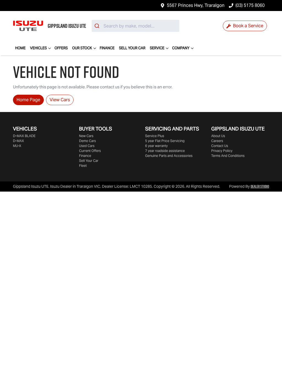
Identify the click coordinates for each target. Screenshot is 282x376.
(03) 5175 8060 (250, 5)
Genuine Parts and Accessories (168, 156)
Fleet (83, 166)
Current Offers (90, 151)
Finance (107, 48)
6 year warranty (156, 146)
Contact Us (219, 146)
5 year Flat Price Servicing (165, 141)
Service (157, 48)
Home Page (28, 100)
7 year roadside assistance (165, 151)
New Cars (86, 136)
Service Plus (154, 136)
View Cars (60, 100)
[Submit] (98, 26)
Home (20, 48)
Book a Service (247, 26)
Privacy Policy (221, 151)
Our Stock (82, 48)
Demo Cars (87, 141)
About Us (218, 136)
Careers (217, 141)
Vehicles (38, 48)
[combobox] (135, 26)
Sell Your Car (132, 48)
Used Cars (86, 146)
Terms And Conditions (228, 156)
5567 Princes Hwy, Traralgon (195, 5)
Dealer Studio (260, 186)
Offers (61, 48)
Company (180, 48)
